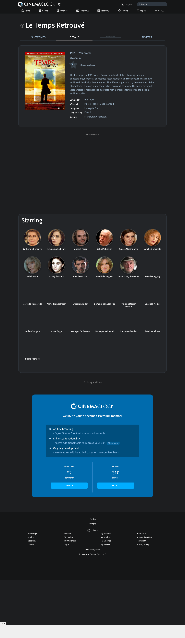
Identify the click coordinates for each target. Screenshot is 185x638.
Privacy (94, 530)
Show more (113, 443)
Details (74, 37)
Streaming (84, 10)
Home (27, 10)
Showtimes (38, 37)
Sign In (128, 4)
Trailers (125, 10)
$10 (116, 476)
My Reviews (106, 544)
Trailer (110, 37)
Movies (45, 10)
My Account (106, 533)
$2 (69, 476)
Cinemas (63, 10)
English (92, 519)
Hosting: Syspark (92, 550)
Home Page (32, 533)
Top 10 (143, 10)
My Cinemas (106, 540)
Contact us (142, 533)
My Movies (105, 537)
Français (92, 524)
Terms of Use (142, 540)
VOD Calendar (70, 540)
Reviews (147, 37)
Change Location (144, 537)
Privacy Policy (143, 544)
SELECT (69, 485)
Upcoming (105, 10)
